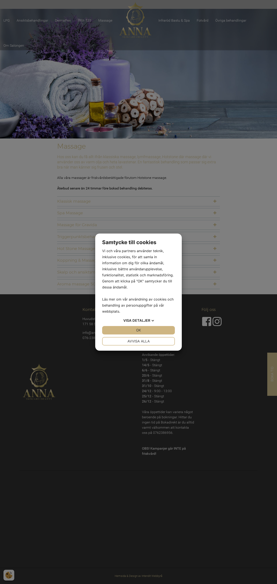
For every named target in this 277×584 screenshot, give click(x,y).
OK (138, 330)
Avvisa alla (138, 341)
